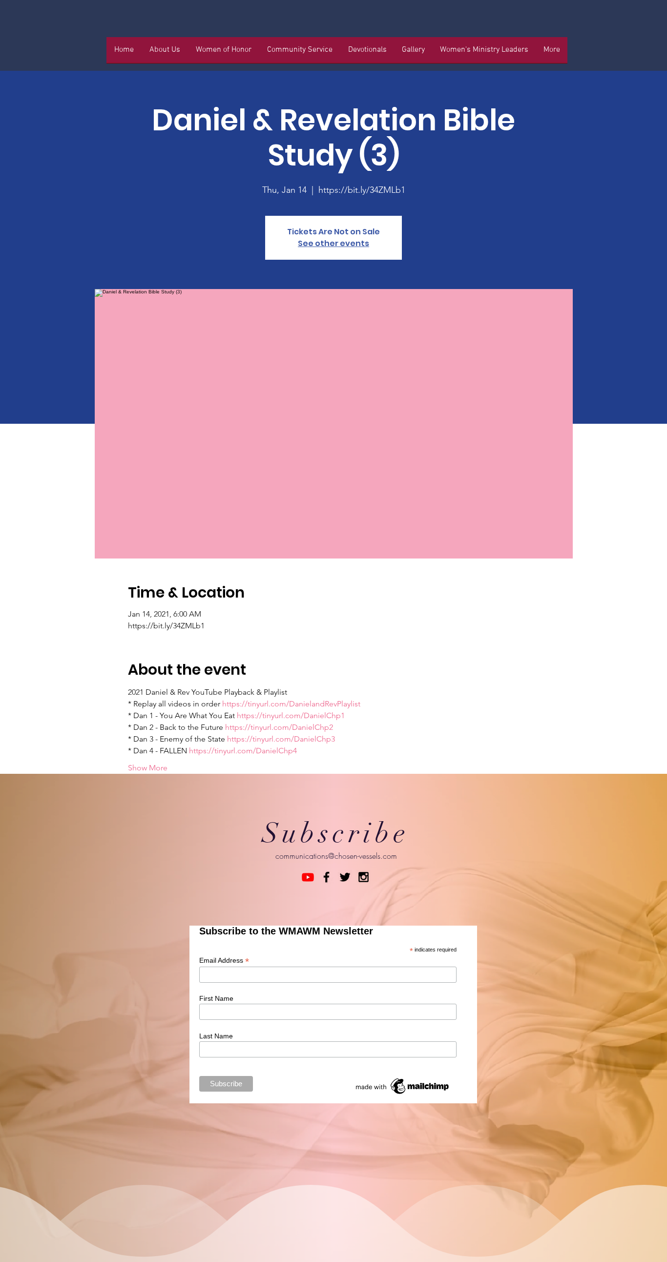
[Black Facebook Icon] (326, 877)
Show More (147, 767)
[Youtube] (308, 877)
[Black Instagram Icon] (363, 877)
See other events (333, 243)
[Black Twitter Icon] (345, 877)
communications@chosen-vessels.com (336, 855)
